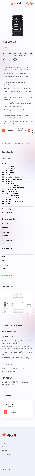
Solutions (5, 447)
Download (12, 412)
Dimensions (19, 143)
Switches (5, 450)
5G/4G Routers (7, 454)
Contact (10, 130)
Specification (6, 143)
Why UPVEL (5, 443)
